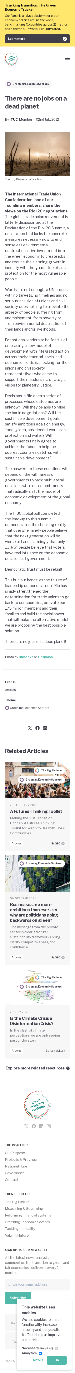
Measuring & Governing (24, 1209)
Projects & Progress (21, 1160)
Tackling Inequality (20, 1229)
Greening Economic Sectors (29, 708)
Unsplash (45, 657)
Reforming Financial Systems (28, 1215)
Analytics (29, 1353)
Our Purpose (15, 1153)
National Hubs (16, 1166)
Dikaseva (26, 657)
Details (37, 1360)
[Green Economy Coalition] (11, 59)
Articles (10, 690)
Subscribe (18, 1298)
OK (56, 1360)
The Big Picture (17, 1202)
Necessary (37, 1348)
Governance (15, 1173)
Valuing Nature (17, 1235)
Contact (11, 1180)
